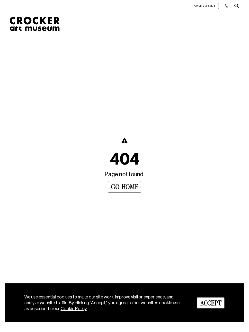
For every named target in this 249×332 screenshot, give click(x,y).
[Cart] (227, 6)
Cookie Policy (74, 308)
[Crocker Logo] (35, 24)
